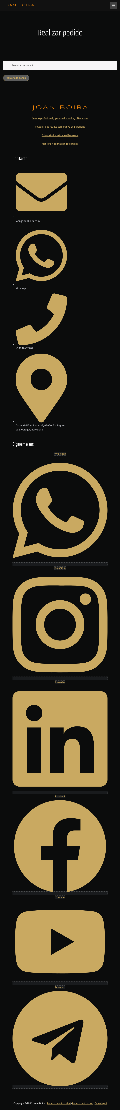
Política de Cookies (82, 1103)
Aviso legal (101, 1103)
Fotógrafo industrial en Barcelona (60, 135)
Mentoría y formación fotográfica (60, 143)
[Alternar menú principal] (113, 5)
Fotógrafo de (42, 126)
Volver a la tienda (16, 77)
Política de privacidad (59, 1103)
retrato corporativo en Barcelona (67, 126)
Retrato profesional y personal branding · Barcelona (60, 118)
